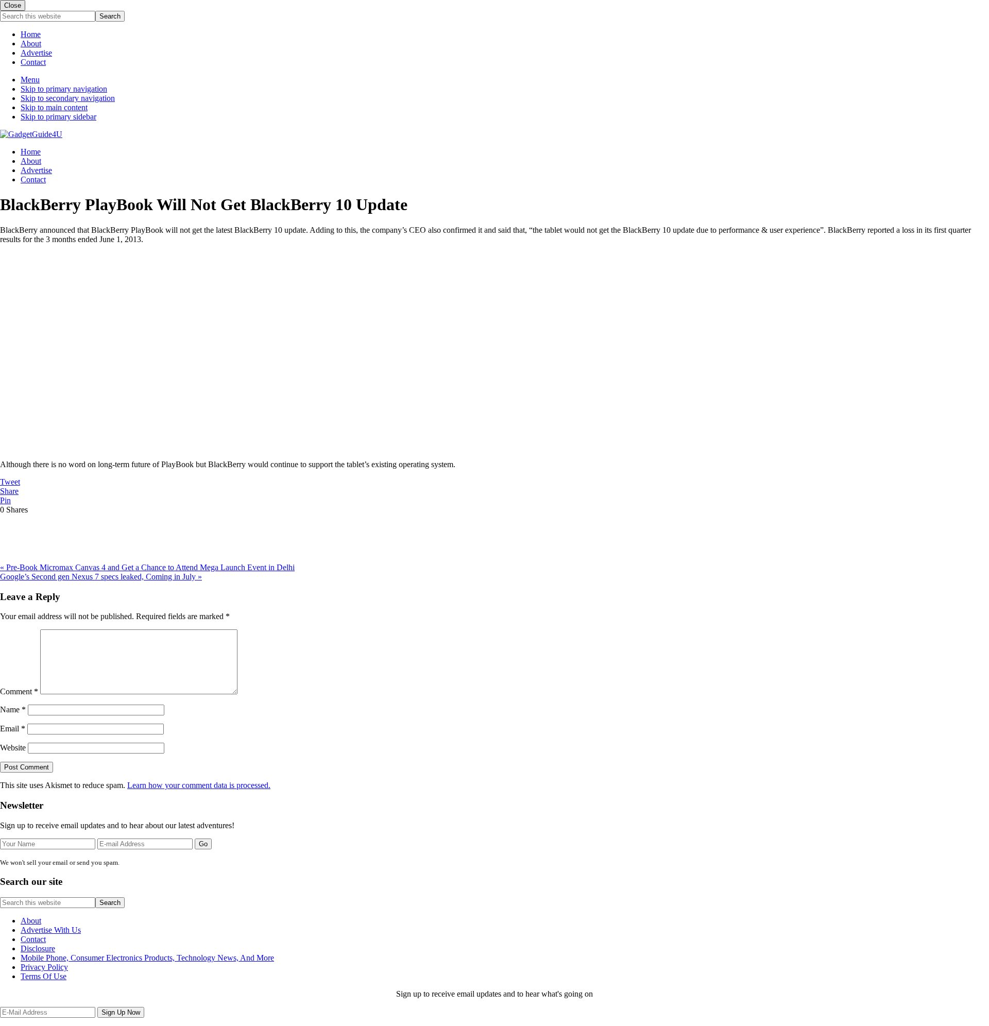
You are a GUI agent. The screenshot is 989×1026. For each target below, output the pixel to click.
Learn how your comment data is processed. (198, 785)
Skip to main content (54, 107)
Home (31, 34)
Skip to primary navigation (64, 88)
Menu (30, 79)
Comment (19, 691)
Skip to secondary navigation (68, 98)
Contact (33, 62)
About (31, 43)
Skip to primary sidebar (58, 116)
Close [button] (12, 5)
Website (13, 747)
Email (12, 728)
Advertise (36, 52)
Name (13, 709)
